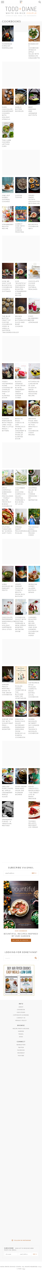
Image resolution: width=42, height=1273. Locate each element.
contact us (21, 1018)
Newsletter (21, 1044)
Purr (24, 1269)
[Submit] (35, 958)
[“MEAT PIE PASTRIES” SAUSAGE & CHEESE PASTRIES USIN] (21, 1092)
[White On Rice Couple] (21, 11)
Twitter (21, 1047)
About (21, 1007)
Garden (21, 1031)
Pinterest (21, 1053)
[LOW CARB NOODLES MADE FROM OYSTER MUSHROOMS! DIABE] (21, 1136)
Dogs (21, 1036)
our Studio (21, 1012)
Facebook (21, 1050)
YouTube (21, 1055)
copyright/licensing (21, 1015)
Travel (21, 1034)
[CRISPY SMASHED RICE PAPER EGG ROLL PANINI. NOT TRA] (21, 1069)
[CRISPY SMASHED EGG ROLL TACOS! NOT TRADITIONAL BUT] (21, 1114)
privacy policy (21, 1020)
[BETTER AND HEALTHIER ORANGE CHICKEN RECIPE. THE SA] (21, 1159)
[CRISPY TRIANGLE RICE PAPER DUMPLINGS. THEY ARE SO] (21, 1226)
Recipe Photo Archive (21, 1028)
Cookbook (21, 1009)
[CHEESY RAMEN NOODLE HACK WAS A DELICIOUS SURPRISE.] (21, 1204)
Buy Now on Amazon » (21, 940)
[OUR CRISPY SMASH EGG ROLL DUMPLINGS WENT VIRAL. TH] (21, 1181)
